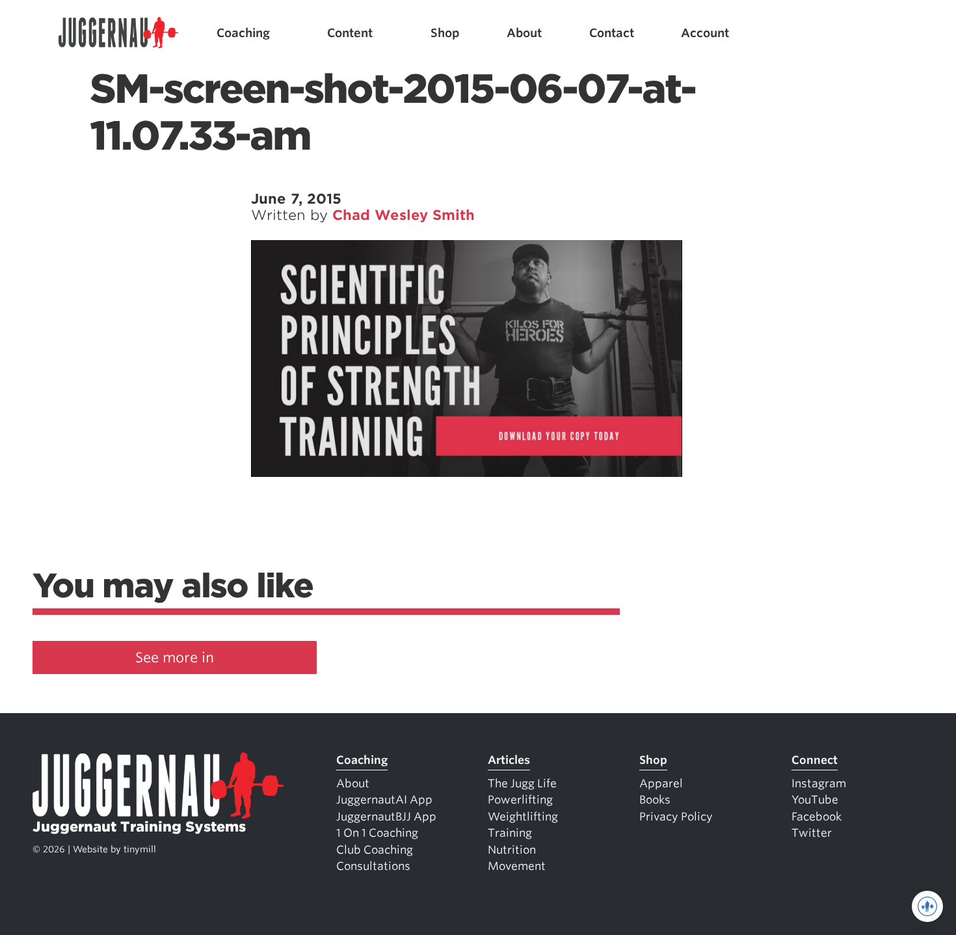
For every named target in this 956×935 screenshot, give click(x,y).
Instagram (818, 783)
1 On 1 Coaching (377, 832)
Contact (611, 33)
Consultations (373, 866)
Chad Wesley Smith (403, 215)
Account (705, 33)
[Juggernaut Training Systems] (118, 33)
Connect (814, 759)
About (524, 33)
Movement (517, 866)
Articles (509, 759)
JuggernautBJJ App (386, 816)
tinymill (140, 849)
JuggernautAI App (384, 799)
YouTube (814, 799)
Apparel (661, 783)
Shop (445, 33)
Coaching (243, 33)
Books (655, 799)
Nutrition (512, 849)
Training (510, 832)
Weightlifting (523, 816)
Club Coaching (374, 849)
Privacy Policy (676, 816)
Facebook (816, 816)
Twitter (811, 832)
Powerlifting (520, 799)
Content (350, 33)
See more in (174, 657)
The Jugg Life (522, 783)
